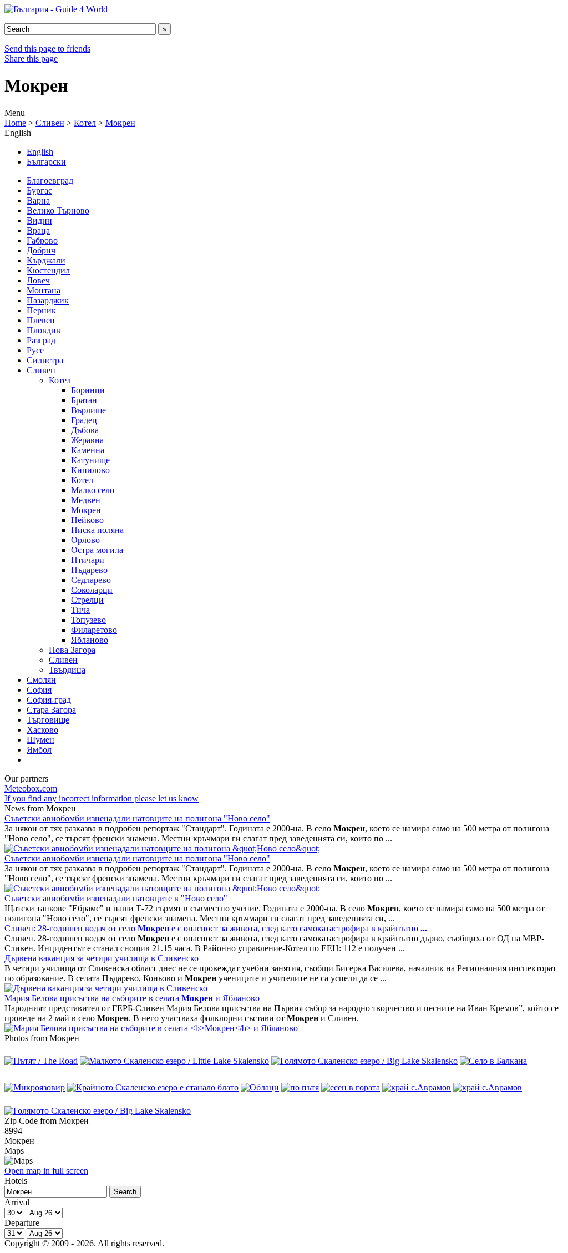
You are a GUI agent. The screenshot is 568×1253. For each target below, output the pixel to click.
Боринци (88, 390)
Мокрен (120, 123)
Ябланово (89, 640)
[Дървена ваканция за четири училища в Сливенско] (105, 988)
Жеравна (87, 440)
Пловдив (43, 330)
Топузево (88, 620)
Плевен (41, 320)
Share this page (31, 58)
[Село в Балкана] (493, 1061)
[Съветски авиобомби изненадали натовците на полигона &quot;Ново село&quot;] (162, 848)
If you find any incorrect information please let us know (101, 798)
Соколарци (92, 590)
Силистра (45, 360)
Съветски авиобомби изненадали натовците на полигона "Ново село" (137, 818)
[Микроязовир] (34, 1087)
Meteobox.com (30, 788)
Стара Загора (51, 709)
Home (15, 123)
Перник (41, 310)
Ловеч (38, 280)
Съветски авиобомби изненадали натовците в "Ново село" (115, 898)
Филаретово (94, 630)
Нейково (87, 520)
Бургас (39, 190)
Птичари (87, 560)
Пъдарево (89, 570)
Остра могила (97, 550)
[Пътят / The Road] (41, 1061)
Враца (38, 230)
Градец (84, 420)
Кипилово (90, 470)
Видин (39, 220)
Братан (84, 400)
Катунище (90, 460)
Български (46, 161)
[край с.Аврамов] (416, 1087)
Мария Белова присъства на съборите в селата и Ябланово (132, 998)
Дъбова (85, 430)
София (39, 689)
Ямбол (39, 749)
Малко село (92, 490)
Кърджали (46, 260)
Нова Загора (72, 650)
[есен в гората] (350, 1087)
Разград (41, 340)
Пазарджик (48, 300)
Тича (80, 610)
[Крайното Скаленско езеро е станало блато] (153, 1087)
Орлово (85, 540)
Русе (35, 350)
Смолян (41, 679)
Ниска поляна (97, 530)
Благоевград (50, 180)
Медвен (85, 500)
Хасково (42, 729)
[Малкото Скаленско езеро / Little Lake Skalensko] (174, 1061)
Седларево (91, 580)
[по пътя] (300, 1087)
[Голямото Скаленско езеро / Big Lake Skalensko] (364, 1061)
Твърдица (67, 669)
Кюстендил (48, 270)
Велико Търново (58, 210)
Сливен (50, 123)
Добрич (41, 250)
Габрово (42, 240)
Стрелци (87, 600)
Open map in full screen (46, 1170)
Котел (85, 123)
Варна (38, 200)
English (40, 151)
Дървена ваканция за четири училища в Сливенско (101, 958)
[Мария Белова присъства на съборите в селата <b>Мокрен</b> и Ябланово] (151, 1028)
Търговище (48, 719)
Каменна (87, 450)
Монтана (43, 290)
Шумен (40, 739)
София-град (49, 699)
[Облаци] (260, 1087)
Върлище (88, 410)
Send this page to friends (47, 48)
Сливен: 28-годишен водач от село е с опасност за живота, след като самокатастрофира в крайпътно (215, 928)
